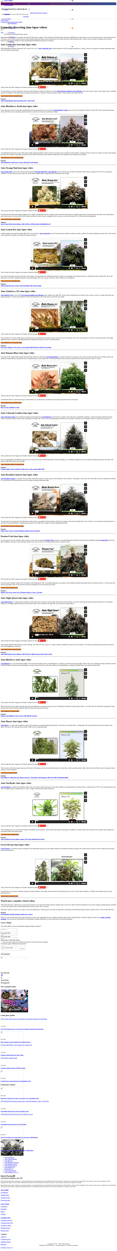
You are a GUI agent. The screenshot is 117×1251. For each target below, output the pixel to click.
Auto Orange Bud (6, 172)
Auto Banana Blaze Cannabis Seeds (11, 402)
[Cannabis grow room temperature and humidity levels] (12, 1086)
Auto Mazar (4, 725)
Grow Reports (8, 5)
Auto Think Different (10, 1159)
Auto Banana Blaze (52, 357)
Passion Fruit (49, 540)
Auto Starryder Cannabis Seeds (10, 834)
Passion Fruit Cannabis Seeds (9, 587)
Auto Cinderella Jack (44, 48)
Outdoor (7, 14)
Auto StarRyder (6, 787)
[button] (6, 1247)
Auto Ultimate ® (9, 1157)
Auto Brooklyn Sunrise (8, 478)
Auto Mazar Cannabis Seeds (9, 773)
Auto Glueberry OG (7, 295)
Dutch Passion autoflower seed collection (69, 91)
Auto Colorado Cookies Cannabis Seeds (12, 464)
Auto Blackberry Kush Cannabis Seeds (12, 157)
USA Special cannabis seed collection (32, 295)
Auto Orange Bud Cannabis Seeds (11, 219)
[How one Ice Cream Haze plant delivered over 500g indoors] (12, 1155)
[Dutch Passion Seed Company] (38, 13)
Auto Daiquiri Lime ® (10, 1164)
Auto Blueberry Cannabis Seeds (10, 711)
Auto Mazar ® (8, 1161)
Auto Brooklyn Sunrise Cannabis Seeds (12, 526)
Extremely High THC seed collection (45, 172)
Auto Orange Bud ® (10, 1170)
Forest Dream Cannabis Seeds (9, 896)
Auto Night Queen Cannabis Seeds (11, 649)
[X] (2, 975)
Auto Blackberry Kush (60, 110)
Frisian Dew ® (8, 1169)
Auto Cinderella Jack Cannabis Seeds (11, 96)
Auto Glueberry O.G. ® (11, 1172)
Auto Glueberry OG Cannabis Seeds (11, 342)
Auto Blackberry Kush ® (11, 1162)
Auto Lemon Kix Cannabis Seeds (10, 281)
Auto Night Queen (6, 602)
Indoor (6, 9)
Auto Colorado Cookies (8, 417)
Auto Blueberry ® (9, 1167)
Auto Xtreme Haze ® (10, 1165)
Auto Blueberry (47, 417)
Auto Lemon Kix (44, 233)
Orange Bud (104, 540)
